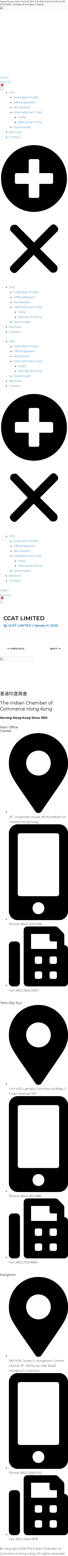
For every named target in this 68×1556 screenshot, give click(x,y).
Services (15, 132)
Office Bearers (24, 102)
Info (12, 92)
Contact (15, 137)
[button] (34, 214)
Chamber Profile (25, 97)
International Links (27, 112)
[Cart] (1, 87)
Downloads (22, 127)
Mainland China (30, 122)
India (21, 117)
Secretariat (21, 107)
